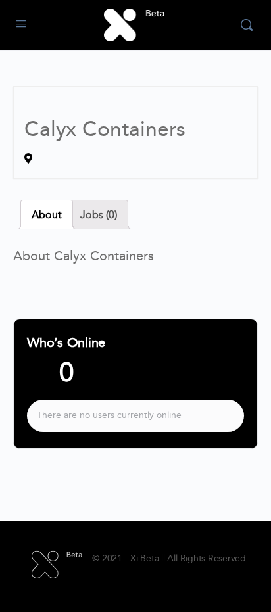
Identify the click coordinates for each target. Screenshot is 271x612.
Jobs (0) (98, 214)
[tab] (46, 214)
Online (50, 377)
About (47, 214)
